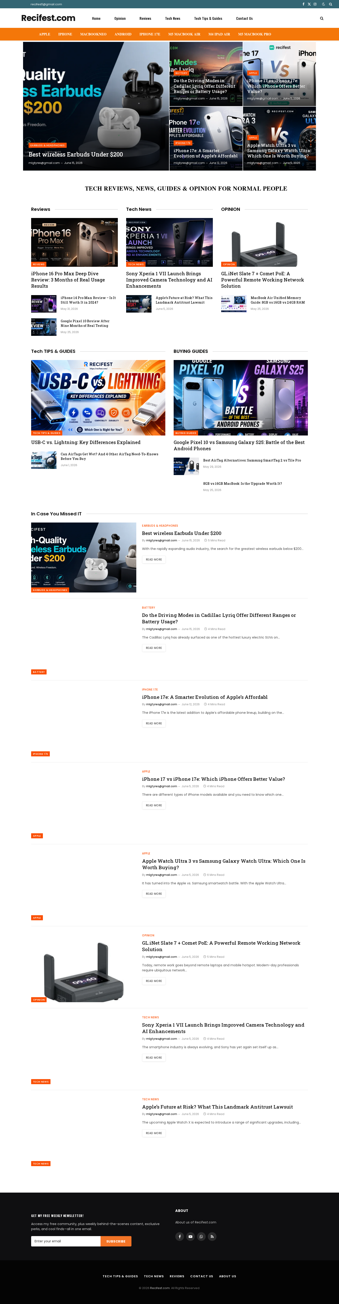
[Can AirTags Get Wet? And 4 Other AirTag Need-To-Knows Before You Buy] (43, 460)
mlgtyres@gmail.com (44, 163)
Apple (44, 34)
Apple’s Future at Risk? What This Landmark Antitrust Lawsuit (184, 300)
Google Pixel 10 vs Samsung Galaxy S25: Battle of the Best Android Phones (239, 445)
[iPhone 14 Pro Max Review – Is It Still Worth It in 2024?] (43, 304)
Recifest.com (160, 1288)
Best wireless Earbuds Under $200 (76, 154)
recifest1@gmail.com (46, 4)
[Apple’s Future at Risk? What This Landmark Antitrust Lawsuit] (139, 304)
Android (123, 34)
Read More (154, 559)
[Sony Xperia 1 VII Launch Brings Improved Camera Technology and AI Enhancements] (169, 242)
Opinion (120, 18)
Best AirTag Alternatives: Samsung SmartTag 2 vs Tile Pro (252, 460)
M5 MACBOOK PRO (254, 34)
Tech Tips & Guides (208, 18)
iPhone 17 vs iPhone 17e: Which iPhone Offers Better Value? (276, 86)
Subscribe (116, 1241)
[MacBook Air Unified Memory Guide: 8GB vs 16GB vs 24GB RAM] (234, 304)
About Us (227, 1276)
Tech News (172, 18)
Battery (181, 73)
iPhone (65, 34)
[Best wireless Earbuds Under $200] (96, 106)
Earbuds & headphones (47, 145)
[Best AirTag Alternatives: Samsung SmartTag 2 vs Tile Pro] (186, 466)
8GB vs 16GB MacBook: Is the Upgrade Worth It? (242, 483)
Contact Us (244, 18)
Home (96, 18)
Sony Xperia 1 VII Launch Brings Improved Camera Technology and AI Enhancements (169, 279)
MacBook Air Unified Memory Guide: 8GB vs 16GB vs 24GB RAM (278, 300)
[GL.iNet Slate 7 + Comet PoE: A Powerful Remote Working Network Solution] (264, 242)
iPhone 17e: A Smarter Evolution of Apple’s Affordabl (206, 153)
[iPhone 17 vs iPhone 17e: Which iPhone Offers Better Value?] (279, 74)
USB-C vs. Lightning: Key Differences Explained (85, 442)
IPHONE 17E (150, 34)
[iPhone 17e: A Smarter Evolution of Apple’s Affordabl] (206, 139)
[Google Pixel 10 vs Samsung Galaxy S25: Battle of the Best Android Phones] (241, 397)
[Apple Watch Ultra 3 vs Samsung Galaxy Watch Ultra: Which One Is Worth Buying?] (279, 139)
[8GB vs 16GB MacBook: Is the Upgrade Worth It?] (186, 489)
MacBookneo (93, 34)
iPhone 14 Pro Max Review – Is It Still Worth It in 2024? (88, 300)
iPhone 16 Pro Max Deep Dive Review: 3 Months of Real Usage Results (68, 279)
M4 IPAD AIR (219, 34)
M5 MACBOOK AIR (184, 34)
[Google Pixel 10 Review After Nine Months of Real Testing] (43, 327)
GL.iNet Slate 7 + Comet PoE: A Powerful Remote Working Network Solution (262, 279)
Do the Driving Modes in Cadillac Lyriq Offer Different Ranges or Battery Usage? (204, 86)
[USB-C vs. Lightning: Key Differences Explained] (98, 397)
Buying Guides (185, 433)
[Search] (330, 4)
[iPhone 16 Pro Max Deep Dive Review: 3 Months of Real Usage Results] (74, 242)
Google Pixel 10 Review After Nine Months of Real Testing (85, 323)
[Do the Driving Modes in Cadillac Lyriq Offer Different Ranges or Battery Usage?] (206, 74)
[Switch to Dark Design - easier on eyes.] (323, 4)
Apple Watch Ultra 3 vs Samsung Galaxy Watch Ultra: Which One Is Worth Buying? (279, 151)
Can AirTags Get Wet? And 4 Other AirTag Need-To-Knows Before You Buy (109, 456)
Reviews (145, 18)
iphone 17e (182, 143)
